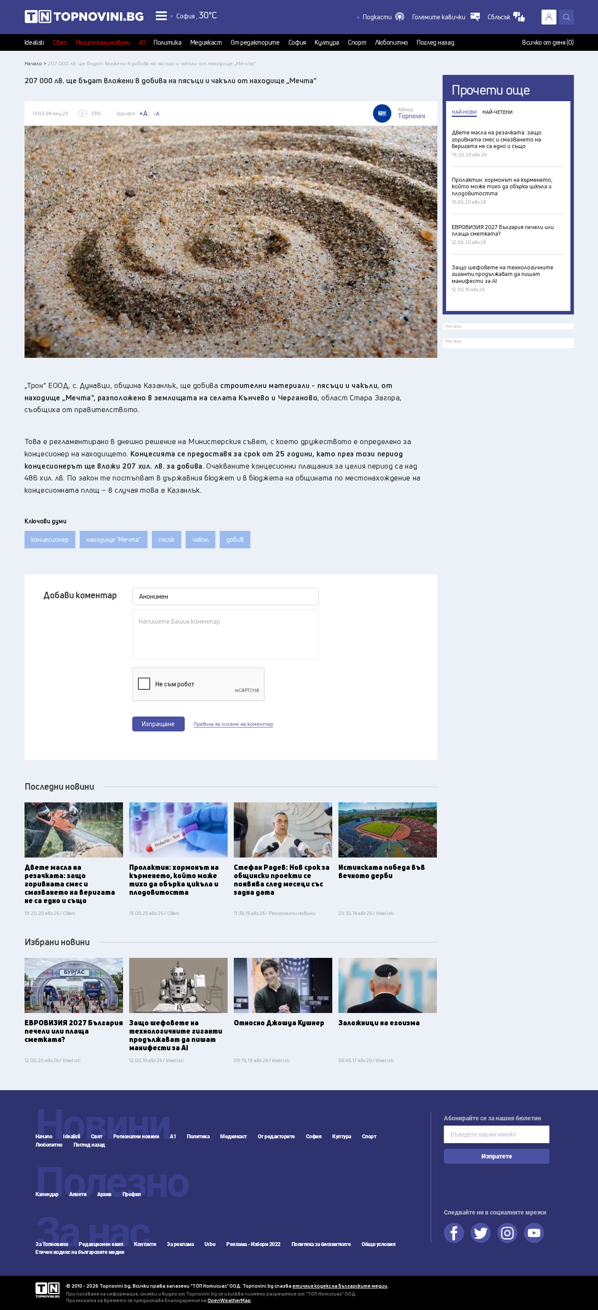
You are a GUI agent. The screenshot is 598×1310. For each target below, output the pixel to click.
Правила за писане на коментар (233, 723)
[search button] (566, 17)
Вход (549, 17)
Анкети (77, 1194)
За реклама (180, 1244)
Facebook (454, 1233)
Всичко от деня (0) (548, 42)
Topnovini (47, 1290)
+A (143, 113)
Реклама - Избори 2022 (253, 1244)
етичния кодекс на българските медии (339, 1285)
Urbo (209, 1244)
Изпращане (158, 724)
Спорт (357, 42)
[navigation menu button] (161, 15)
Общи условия (378, 1244)
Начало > (35, 63)
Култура (327, 42)
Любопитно (391, 42)
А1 (142, 42)
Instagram (507, 1233)
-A (156, 113)
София (297, 42)
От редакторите (255, 42)
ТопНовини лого (84, 18)
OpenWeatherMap (229, 1300)
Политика (168, 42)
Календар (46, 1194)
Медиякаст (206, 42)
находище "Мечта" (113, 539)
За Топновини (51, 1244)
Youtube (534, 1233)
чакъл (200, 539)
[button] (383, 17)
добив (235, 539)
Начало (43, 1136)
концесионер (50, 539)
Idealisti (34, 42)
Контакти (145, 1244)
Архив (104, 1194)
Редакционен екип (101, 1244)
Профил (132, 1194)
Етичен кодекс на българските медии (79, 1252)
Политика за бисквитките (321, 1244)
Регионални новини (103, 42)
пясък (166, 539)
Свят (60, 42)
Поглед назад (435, 42)
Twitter (481, 1233)
